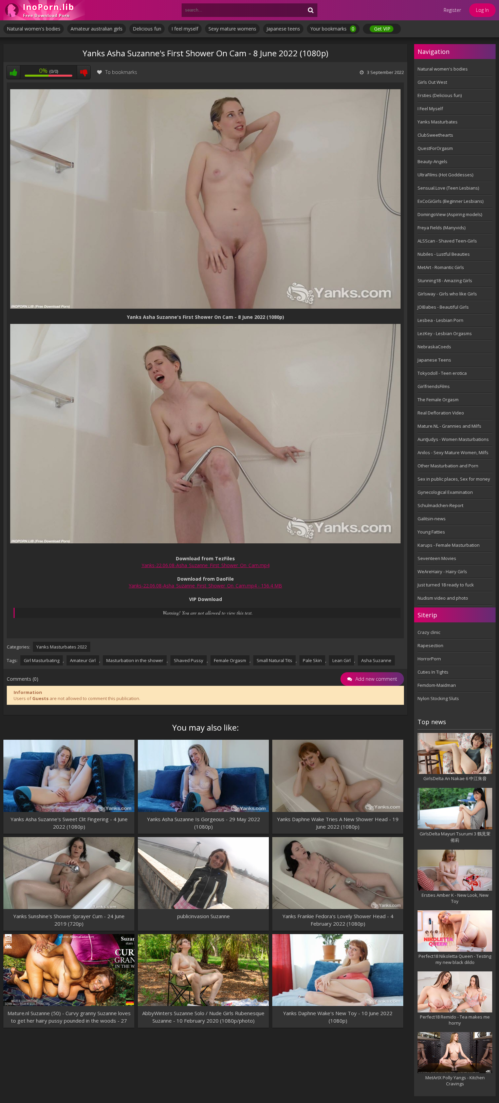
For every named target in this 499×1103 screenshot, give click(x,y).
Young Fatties (431, 532)
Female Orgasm (230, 660)
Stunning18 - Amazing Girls (445, 280)
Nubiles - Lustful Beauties (444, 254)
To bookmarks (121, 72)
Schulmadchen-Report (440, 505)
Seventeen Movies (437, 558)
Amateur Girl (83, 660)
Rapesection (430, 645)
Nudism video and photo (443, 598)
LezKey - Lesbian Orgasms (445, 333)
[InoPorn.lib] (44, 10)
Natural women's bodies (33, 28)
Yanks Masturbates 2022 (61, 647)
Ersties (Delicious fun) (440, 95)
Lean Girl (341, 660)
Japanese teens (283, 28)
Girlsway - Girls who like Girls (447, 294)
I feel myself (184, 28)
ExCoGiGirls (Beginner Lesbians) (450, 201)
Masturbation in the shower (134, 660)
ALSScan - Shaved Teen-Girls (447, 241)
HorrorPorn (429, 659)
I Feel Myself (430, 108)
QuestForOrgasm (435, 148)
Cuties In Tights (433, 672)
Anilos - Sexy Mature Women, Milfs (453, 452)
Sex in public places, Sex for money (454, 479)
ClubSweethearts (435, 135)
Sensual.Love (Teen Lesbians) (448, 188)
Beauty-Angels (432, 161)
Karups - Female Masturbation (449, 545)
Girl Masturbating (41, 660)
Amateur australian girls (97, 28)
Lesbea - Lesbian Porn (440, 320)
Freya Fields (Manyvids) (441, 228)
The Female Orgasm (438, 399)
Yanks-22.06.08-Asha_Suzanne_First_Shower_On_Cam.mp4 (206, 565)
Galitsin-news (432, 519)
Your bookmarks (332, 28)
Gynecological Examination (445, 492)
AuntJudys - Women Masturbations (453, 439)
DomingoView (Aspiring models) (450, 214)
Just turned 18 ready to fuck (446, 585)
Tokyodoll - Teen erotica (442, 373)
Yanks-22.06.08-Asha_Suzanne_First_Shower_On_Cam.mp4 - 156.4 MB (205, 585)
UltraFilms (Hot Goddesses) (445, 175)
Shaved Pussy (188, 660)
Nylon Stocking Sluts (438, 698)
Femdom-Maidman (437, 685)
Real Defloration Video (441, 413)
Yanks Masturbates (438, 122)
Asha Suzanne (376, 660)
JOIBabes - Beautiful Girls (443, 307)
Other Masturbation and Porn (448, 466)
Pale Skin (312, 660)
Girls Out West (432, 82)
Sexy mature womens (232, 28)
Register (452, 10)
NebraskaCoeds (434, 347)
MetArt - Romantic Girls (441, 267)
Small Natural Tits (274, 660)
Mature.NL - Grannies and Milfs (449, 426)
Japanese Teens (434, 360)
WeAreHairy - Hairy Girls (442, 571)
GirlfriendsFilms (434, 386)
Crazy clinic (429, 632)
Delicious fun (147, 28)
